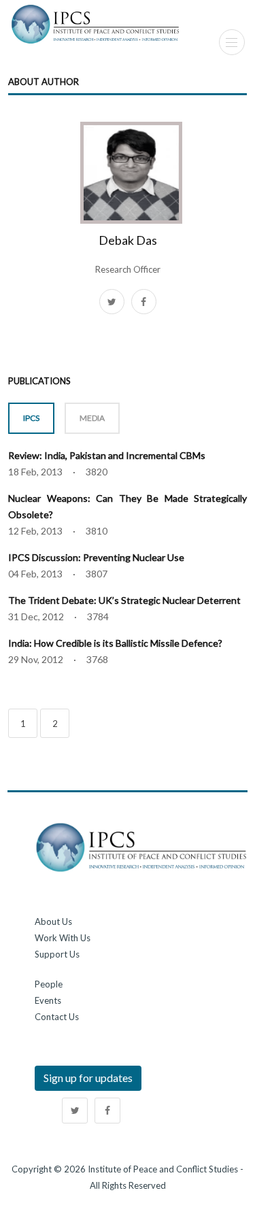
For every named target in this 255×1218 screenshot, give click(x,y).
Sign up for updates (88, 1077)
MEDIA (92, 418)
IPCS (31, 418)
